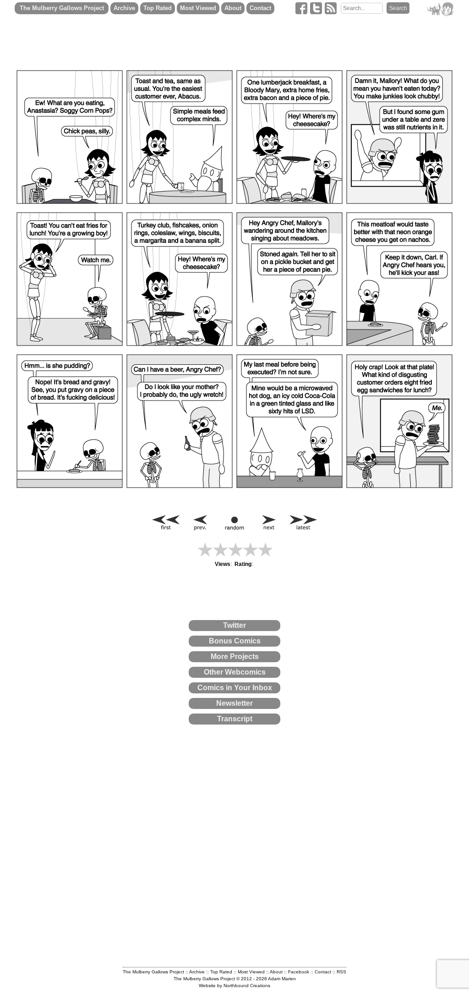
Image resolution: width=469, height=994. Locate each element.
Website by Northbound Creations (234, 985)
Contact (260, 8)
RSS (341, 971)
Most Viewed (198, 8)
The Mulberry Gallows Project (62, 8)
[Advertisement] (140, 757)
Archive (124, 8)
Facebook (298, 971)
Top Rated (157, 8)
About (232, 8)
